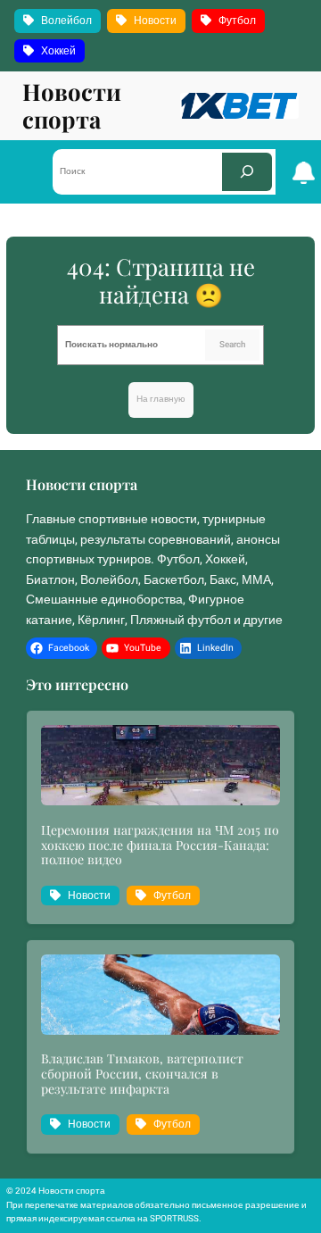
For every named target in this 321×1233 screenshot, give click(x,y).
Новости (155, 20)
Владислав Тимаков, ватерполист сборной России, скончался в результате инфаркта (142, 1074)
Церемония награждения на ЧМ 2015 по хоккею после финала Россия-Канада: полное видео (160, 846)
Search (232, 344)
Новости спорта (71, 105)
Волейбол (66, 20)
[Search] (247, 172)
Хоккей (58, 51)
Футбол (237, 20)
